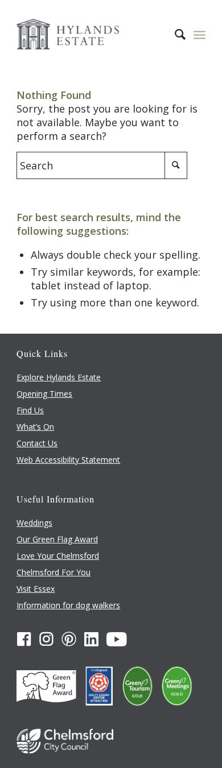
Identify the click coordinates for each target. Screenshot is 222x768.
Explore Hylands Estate (59, 377)
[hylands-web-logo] (92, 34)
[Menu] (199, 34)
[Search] (174, 34)
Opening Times (44, 393)
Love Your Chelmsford (58, 555)
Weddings (34, 522)
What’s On (35, 426)
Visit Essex (36, 588)
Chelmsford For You (54, 572)
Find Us (30, 410)
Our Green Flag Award (57, 539)
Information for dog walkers (68, 605)
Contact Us (37, 443)
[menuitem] (174, 34)
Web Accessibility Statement (68, 459)
